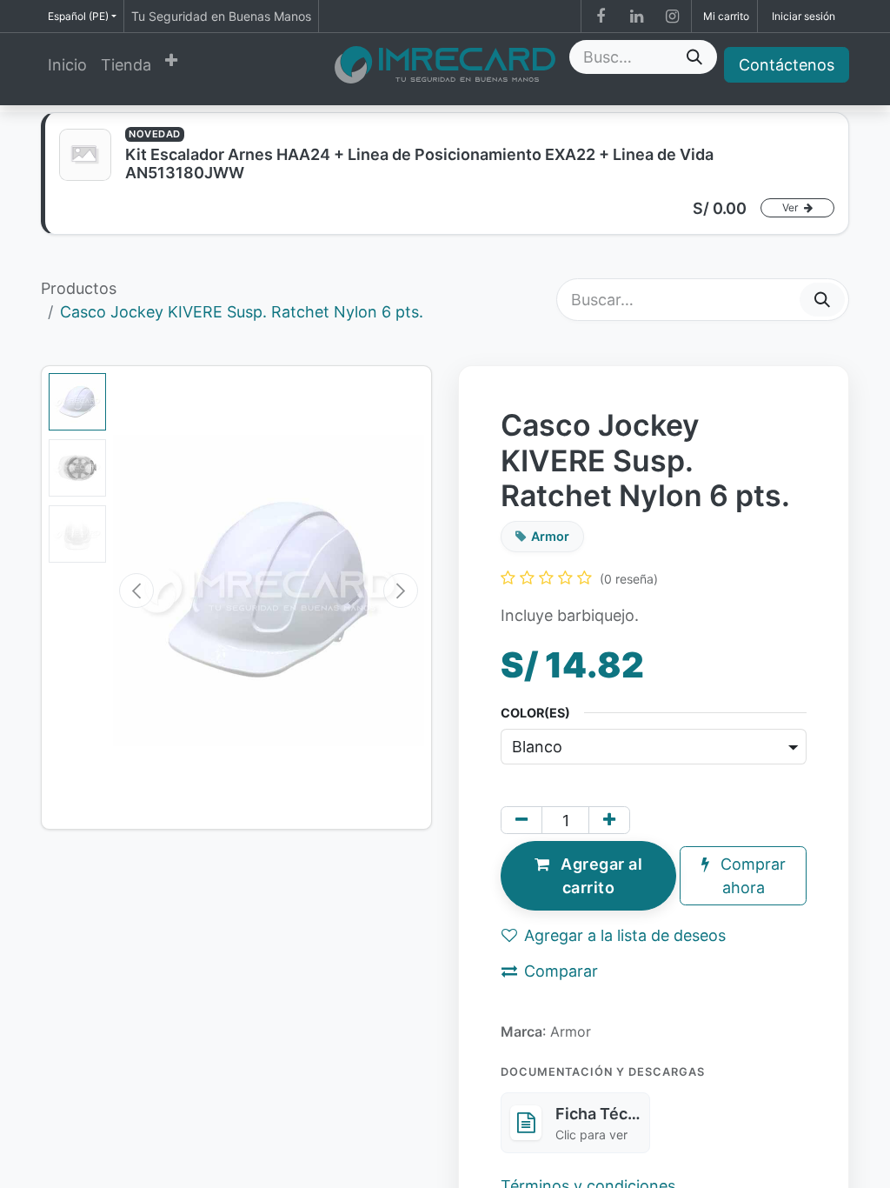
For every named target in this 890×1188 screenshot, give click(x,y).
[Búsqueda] (694, 57)
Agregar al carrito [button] (600, 876)
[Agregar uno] (609, 820)
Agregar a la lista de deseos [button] (625, 935)
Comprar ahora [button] (751, 876)
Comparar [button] (561, 971)
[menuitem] (67, 64)
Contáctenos (786, 65)
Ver (791, 207)
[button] (136, 590)
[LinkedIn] (636, 16)
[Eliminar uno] (521, 820)
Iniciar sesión (803, 16)
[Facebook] (600, 16)
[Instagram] (671, 16)
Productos (78, 288)
